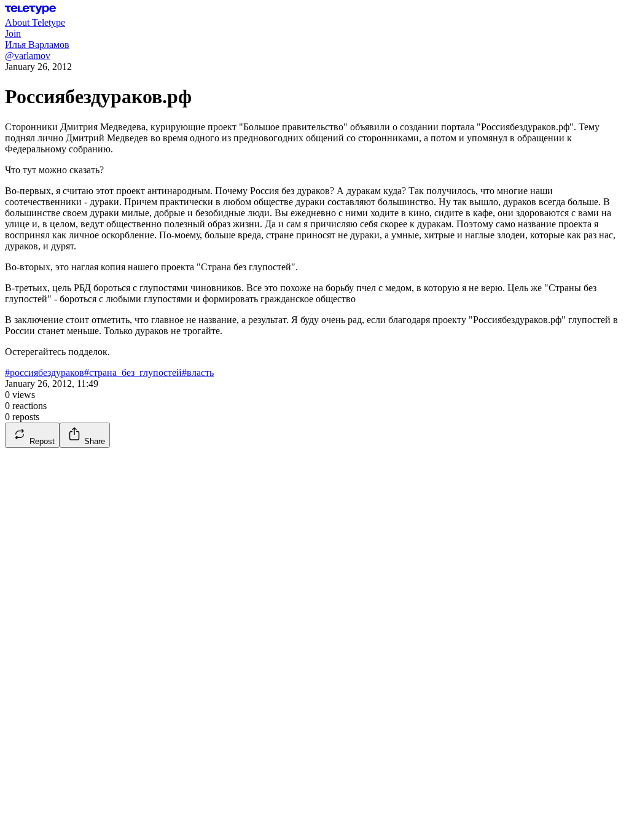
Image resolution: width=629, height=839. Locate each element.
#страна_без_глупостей (133, 372)
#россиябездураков (44, 372)
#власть (198, 372)
